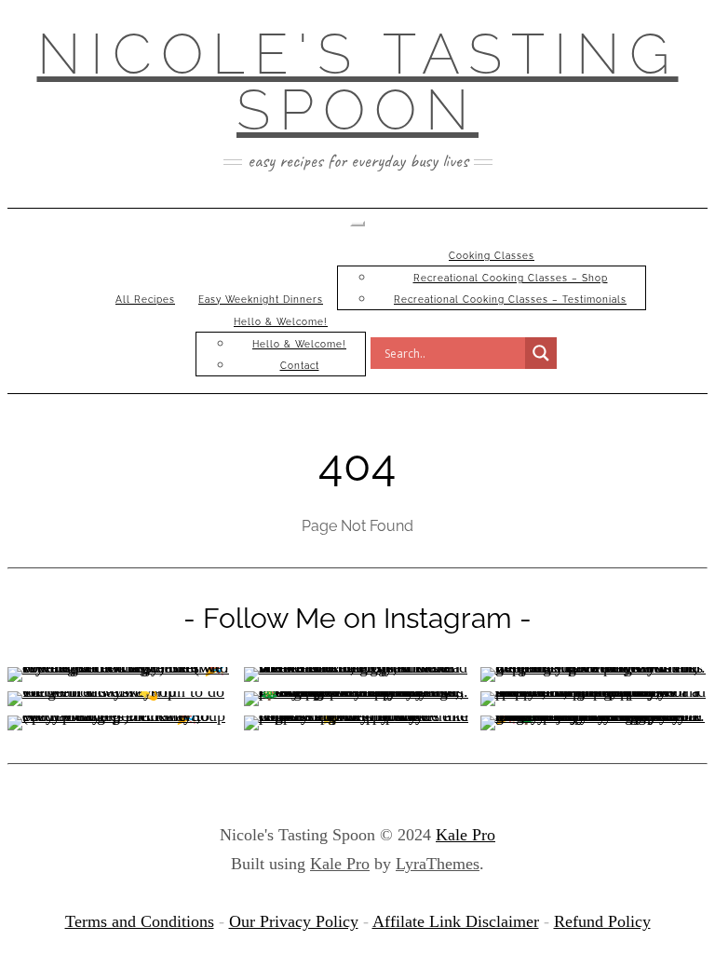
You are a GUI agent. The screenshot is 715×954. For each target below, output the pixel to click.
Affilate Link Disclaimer (455, 921)
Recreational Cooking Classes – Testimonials (510, 299)
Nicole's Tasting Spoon (358, 82)
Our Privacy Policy (293, 921)
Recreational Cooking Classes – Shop (510, 278)
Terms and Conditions (139, 921)
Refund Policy (602, 921)
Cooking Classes (491, 256)
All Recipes (145, 299)
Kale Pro (465, 834)
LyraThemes (437, 863)
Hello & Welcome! (281, 322)
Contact (299, 366)
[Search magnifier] (541, 353)
